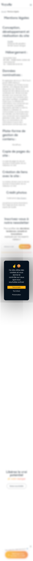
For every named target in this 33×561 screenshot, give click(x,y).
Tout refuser (16, 291)
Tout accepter (16, 287)
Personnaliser (16, 294)
